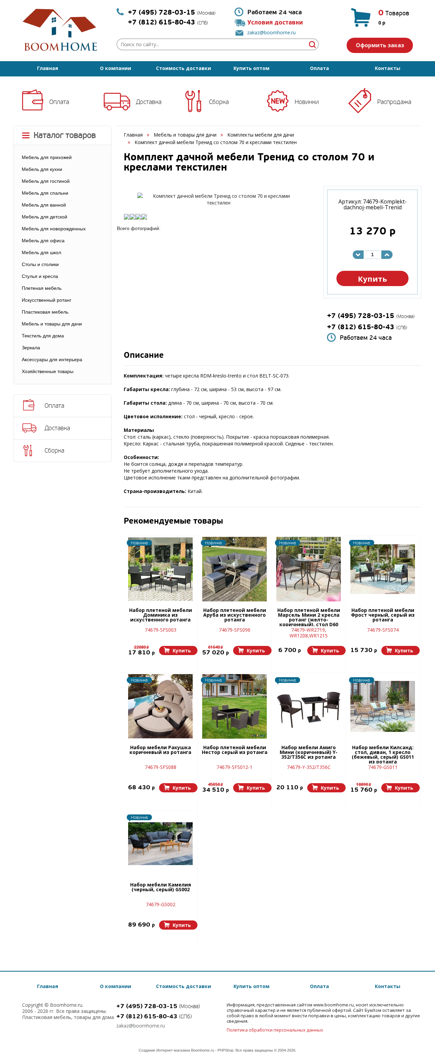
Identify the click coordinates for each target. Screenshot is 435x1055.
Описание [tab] (144, 356)
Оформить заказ (380, 45)
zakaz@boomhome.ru (271, 32)
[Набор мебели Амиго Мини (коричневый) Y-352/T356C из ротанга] (308, 706)
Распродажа (394, 102)
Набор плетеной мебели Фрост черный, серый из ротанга (383, 615)
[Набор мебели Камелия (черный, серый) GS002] (160, 843)
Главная (47, 68)
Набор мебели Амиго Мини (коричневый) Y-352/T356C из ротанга (308, 752)
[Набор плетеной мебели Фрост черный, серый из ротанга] (382, 569)
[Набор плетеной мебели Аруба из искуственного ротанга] (234, 569)
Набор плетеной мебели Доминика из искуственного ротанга (160, 615)
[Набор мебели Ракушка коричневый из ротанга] (160, 706)
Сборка (219, 102)
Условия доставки (275, 23)
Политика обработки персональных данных (275, 1030)
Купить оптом (251, 68)
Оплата (319, 68)
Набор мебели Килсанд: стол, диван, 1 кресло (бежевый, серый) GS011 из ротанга (383, 754)
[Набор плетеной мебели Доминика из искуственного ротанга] (160, 569)
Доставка (148, 102)
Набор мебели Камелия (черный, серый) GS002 (160, 887)
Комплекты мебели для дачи (260, 134)
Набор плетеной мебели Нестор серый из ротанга (234, 750)
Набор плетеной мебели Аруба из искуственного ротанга (234, 615)
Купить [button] (372, 279)
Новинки (307, 102)
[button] (178, 650)
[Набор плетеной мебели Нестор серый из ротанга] (234, 706)
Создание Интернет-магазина (164, 1050)
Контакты (387, 68)
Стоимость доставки (183, 68)
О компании (115, 68)
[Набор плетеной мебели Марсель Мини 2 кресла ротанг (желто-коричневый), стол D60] (308, 569)
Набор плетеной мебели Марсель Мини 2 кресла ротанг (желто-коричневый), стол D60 (308, 617)
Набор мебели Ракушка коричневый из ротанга (160, 750)
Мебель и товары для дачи (185, 134)
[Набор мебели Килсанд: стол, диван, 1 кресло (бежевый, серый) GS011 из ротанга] (382, 706)
